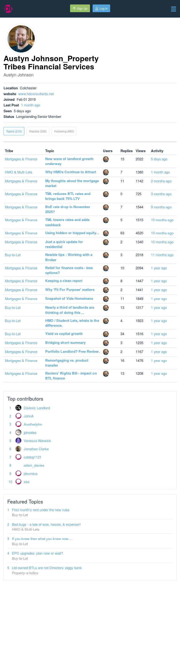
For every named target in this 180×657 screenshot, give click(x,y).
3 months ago (161, 193)
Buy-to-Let (13, 254)
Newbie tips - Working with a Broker (68, 257)
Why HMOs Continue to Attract (70, 171)
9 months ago (161, 206)
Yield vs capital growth (64, 333)
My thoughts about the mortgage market (72, 183)
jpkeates (30, 432)
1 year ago (159, 267)
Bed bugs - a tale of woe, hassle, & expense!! (46, 524)
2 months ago (161, 180)
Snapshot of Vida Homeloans (69, 298)
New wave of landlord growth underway (69, 161)
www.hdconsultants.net (36, 93)
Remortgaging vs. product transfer (66, 363)
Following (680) (64, 131)
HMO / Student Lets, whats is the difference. (72, 323)
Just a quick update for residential (64, 244)
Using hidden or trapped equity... (72, 232)
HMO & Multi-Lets (18, 171)
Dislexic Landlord (37, 407)
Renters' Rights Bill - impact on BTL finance (71, 376)
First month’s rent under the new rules (41, 509)
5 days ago (159, 158)
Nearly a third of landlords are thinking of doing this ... (69, 310)
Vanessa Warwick (37, 440)
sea (26, 481)
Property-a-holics (25, 572)
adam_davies (34, 465)
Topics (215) (14, 131)
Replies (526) (38, 131)
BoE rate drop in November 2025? (67, 209)
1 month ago (30, 104)
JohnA (29, 415)
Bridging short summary (65, 342)
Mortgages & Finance (21, 158)
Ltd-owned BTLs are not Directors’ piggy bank (47, 567)
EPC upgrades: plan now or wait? (37, 553)
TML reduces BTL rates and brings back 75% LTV (67, 196)
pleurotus (31, 473)
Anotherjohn (33, 424)
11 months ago (162, 254)
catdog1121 (32, 456)
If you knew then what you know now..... (42, 538)
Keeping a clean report (63, 280)
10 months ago (162, 219)
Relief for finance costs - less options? (69, 270)
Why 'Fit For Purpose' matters (69, 289)
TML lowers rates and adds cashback (67, 222)
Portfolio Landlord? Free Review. (72, 351)
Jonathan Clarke (36, 448)
